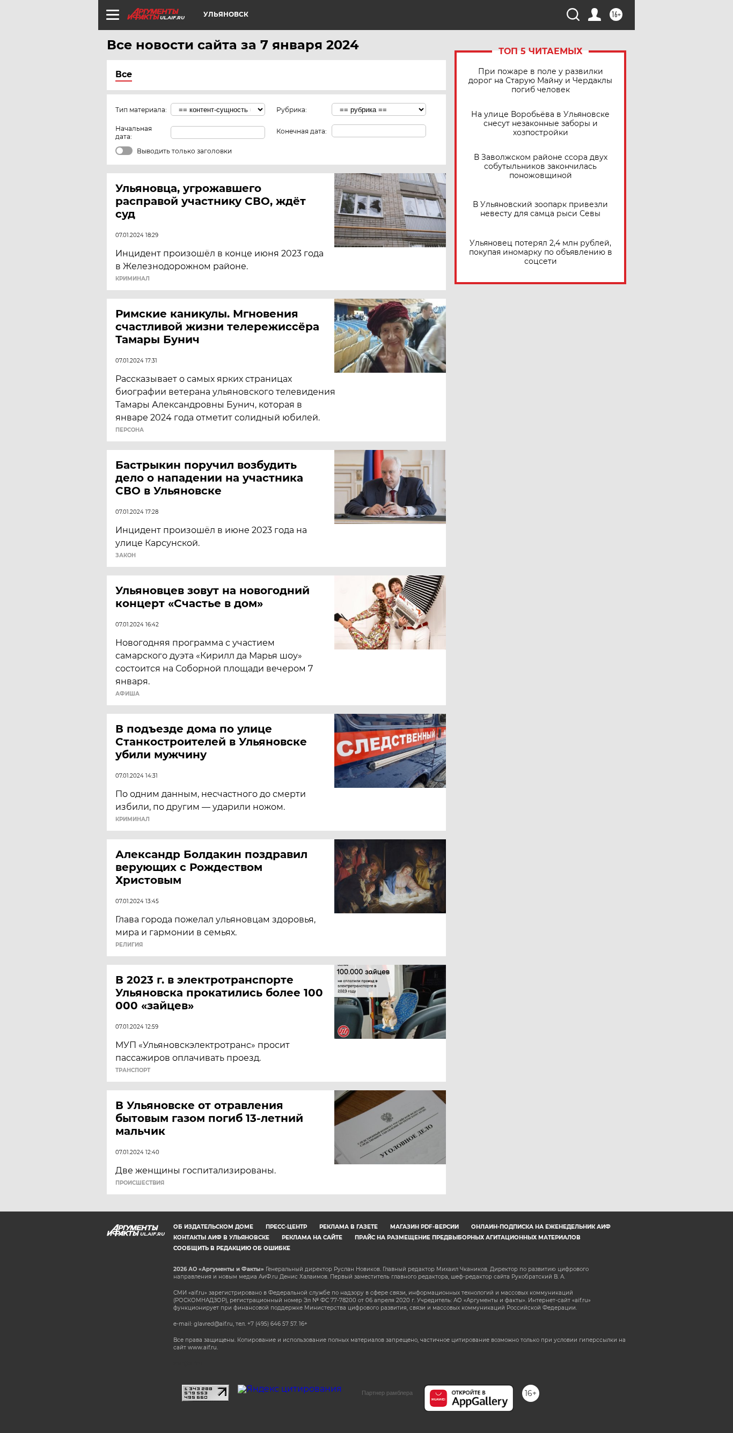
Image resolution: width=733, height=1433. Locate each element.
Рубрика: (291, 110)
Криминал (132, 279)
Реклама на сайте (312, 1237)
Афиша (127, 694)
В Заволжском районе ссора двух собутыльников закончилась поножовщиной (540, 166)
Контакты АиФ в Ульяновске (221, 1237)
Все (123, 74)
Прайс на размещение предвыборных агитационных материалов (468, 1237)
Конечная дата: (301, 131)
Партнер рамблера (387, 1393)
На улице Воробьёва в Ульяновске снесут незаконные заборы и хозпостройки (540, 123)
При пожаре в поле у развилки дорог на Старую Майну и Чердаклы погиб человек (540, 80)
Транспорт (132, 1070)
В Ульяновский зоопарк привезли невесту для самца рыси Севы (540, 209)
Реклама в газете (348, 1226)
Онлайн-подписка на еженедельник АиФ (541, 1226)
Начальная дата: (133, 132)
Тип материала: (141, 110)
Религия (129, 945)
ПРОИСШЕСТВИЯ (139, 1183)
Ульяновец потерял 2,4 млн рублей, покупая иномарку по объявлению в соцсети (540, 252)
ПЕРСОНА (129, 430)
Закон (125, 555)
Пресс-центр (286, 1226)
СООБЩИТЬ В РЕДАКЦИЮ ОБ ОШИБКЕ (231, 1248)
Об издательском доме (213, 1226)
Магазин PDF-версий (424, 1226)
